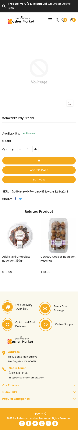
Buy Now (39, 179)
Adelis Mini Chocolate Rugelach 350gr (16, 259)
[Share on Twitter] (20, 198)
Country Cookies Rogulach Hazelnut (58, 259)
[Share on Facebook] (15, 198)
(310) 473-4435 (18, 373)
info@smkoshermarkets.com (26, 377)
